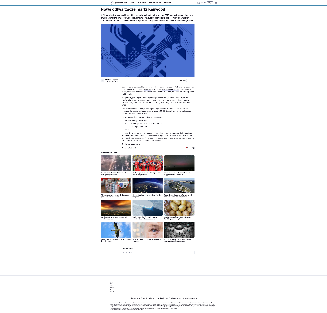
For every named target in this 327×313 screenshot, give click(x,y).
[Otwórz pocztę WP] (198, 2)
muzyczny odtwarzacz (170, 89)
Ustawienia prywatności (189, 298)
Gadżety (111, 285)
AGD (111, 289)
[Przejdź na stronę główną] (112, 4)
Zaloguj (210, 2)
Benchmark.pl (142, 2)
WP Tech (132, 2)
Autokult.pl (168, 2)
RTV (111, 284)
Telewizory (112, 291)
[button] (203, 3)
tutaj (142, 309)
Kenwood (147, 89)
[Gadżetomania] (122, 2)
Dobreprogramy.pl (155, 2)
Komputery (112, 287)
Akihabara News (134, 144)
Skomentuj (182, 80)
